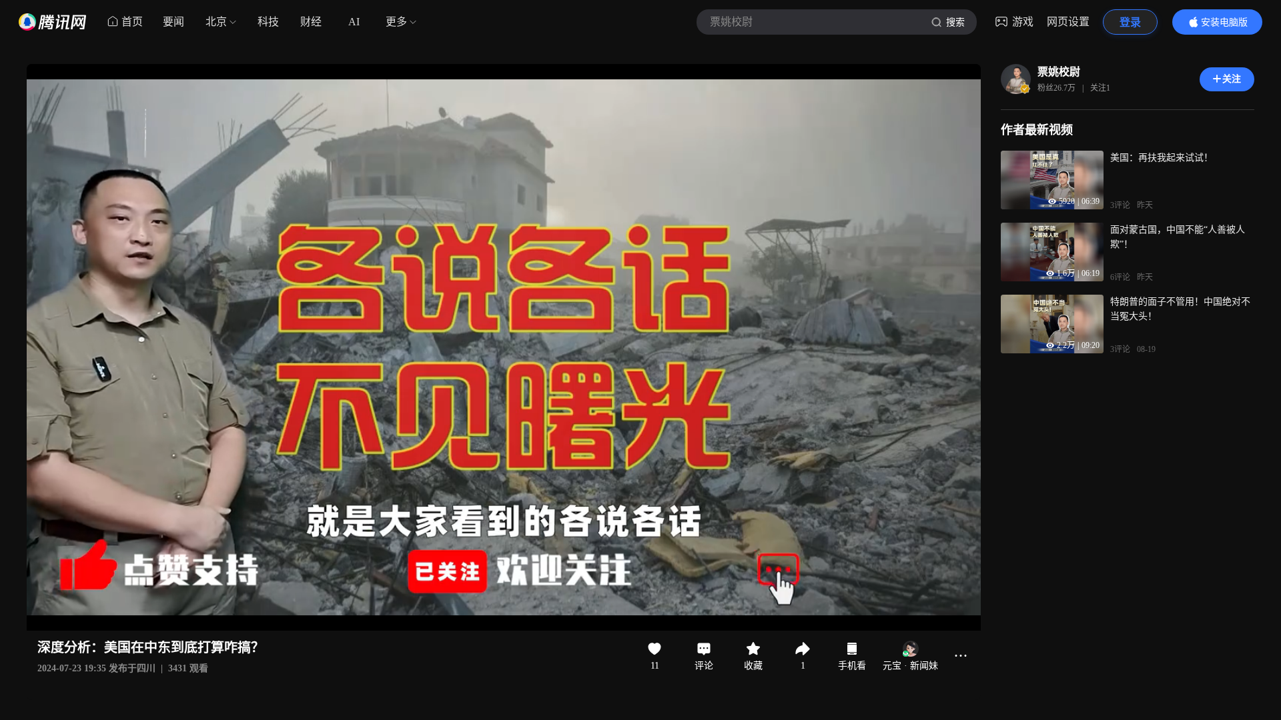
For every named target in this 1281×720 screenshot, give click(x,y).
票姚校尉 (1058, 71)
